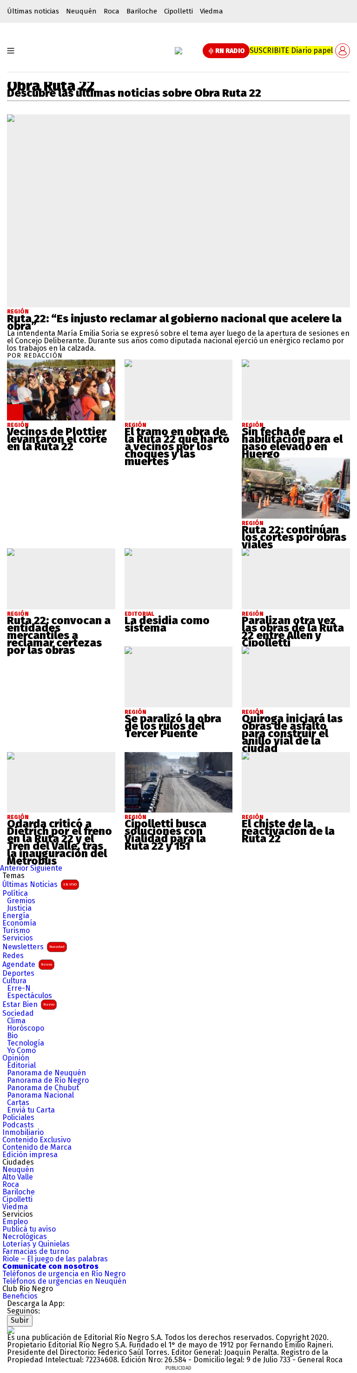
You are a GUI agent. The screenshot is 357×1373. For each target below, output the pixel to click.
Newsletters (33, 946)
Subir (20, 1320)
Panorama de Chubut (43, 1088)
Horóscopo (25, 1028)
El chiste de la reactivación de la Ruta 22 (288, 831)
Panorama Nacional (40, 1095)
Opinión (15, 1058)
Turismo (16, 930)
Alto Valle (17, 1177)
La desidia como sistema (167, 624)
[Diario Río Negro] (178, 50)
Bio (12, 1036)
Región (18, 311)
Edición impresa (30, 1155)
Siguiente (46, 868)
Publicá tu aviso (29, 1229)
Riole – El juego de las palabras (55, 1259)
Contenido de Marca (37, 1147)
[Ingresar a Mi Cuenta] (342, 50)
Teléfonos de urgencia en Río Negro (64, 1274)
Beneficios (20, 1296)
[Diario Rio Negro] (10, 1330)
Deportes (18, 973)
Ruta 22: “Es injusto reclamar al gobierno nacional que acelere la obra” (174, 322)
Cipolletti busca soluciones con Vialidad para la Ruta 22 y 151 (165, 835)
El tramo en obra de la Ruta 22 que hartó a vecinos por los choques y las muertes (177, 446)
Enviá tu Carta (31, 1110)
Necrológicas (24, 1236)
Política (15, 893)
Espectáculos (29, 996)
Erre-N (19, 988)
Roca (111, 11)
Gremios (21, 901)
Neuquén (81, 11)
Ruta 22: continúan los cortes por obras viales (294, 537)
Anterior (14, 868)
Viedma (211, 11)
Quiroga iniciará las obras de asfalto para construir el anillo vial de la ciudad (292, 733)
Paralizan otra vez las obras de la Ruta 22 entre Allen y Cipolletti (293, 631)
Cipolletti (178, 11)
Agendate (27, 964)
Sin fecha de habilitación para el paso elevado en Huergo (292, 442)
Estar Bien (28, 1004)
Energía (15, 916)
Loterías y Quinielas (36, 1244)
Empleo (15, 1222)
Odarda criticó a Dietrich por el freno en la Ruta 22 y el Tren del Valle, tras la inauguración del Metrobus (59, 842)
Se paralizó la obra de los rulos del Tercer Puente (173, 726)
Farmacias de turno (35, 1251)
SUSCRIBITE (291, 50)
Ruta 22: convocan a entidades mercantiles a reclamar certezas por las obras (59, 635)
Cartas (18, 1102)
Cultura (14, 981)
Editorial (21, 1065)
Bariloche (141, 11)
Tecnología (25, 1043)
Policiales (18, 1117)
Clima (16, 1021)
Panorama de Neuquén (46, 1073)
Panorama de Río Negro (48, 1080)
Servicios (17, 938)
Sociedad (18, 1013)
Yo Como (21, 1050)
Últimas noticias (33, 11)
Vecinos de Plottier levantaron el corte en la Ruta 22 (57, 439)
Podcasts (18, 1125)
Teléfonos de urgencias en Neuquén (64, 1281)
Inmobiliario (23, 1132)
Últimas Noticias (39, 884)
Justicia (19, 908)
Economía (19, 923)
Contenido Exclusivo (36, 1140)
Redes (13, 956)
